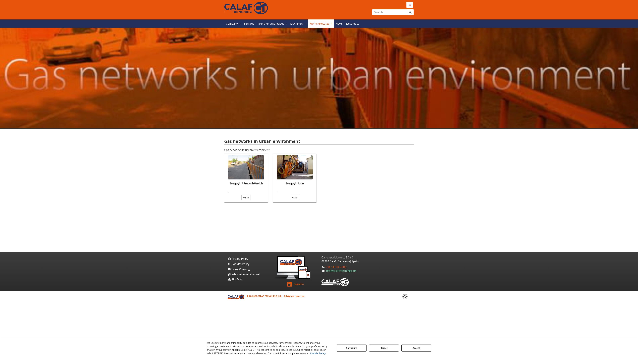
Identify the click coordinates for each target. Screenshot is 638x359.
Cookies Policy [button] (240, 264)
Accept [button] (416, 348)
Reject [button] (384, 348)
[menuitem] (409, 5)
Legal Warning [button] (240, 269)
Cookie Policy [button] (318, 353)
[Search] (410, 12)
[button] (246, 8)
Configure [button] (351, 348)
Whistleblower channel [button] (245, 274)
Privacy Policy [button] (239, 259)
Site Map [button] (237, 279)
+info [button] (246, 197)
